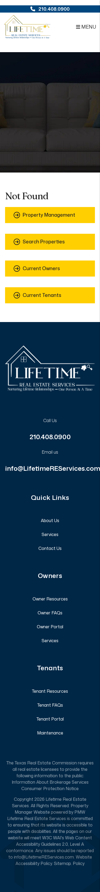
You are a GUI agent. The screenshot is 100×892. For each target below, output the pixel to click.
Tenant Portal (50, 719)
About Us (50, 520)
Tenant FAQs (50, 705)
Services (50, 534)
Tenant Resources (50, 691)
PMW (79, 812)
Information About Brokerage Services (50, 782)
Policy (79, 863)
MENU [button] (88, 26)
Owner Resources (50, 599)
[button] (50, 215)
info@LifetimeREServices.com (44, 857)
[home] (27, 26)
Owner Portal (50, 627)
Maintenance (50, 733)
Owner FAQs (50, 613)
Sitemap (62, 863)
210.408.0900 (54, 8)
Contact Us (50, 548)
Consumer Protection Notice (50, 788)
